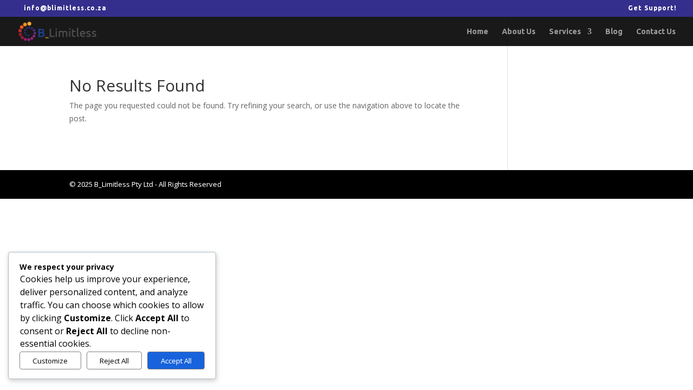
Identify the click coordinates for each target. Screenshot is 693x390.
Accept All (176, 361)
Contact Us (656, 32)
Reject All (114, 361)
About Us (518, 32)
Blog (614, 32)
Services (565, 32)
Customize (50, 361)
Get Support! (652, 8)
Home (477, 32)
